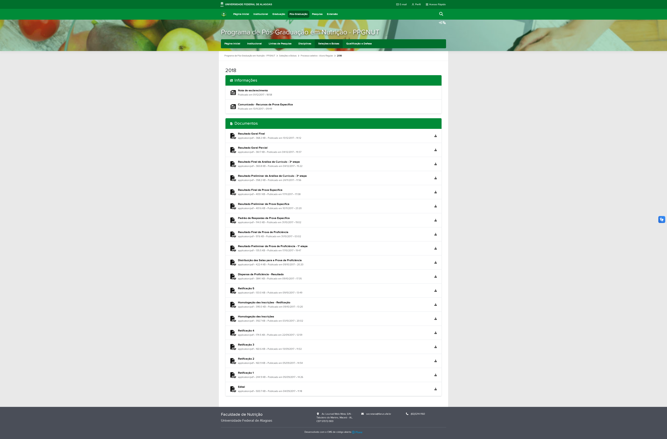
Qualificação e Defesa (359, 43)
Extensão (332, 14)
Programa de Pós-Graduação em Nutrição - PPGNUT (300, 32)
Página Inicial (241, 14)
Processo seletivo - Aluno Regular (317, 55)
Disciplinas (304, 43)
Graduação (278, 14)
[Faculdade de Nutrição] (224, 14)
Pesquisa (317, 14)
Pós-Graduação (299, 14)
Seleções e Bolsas (328, 43)
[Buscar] (441, 14)
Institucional (260, 14)
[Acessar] (440, 23)
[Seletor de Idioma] (444, 23)
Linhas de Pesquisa (280, 43)
